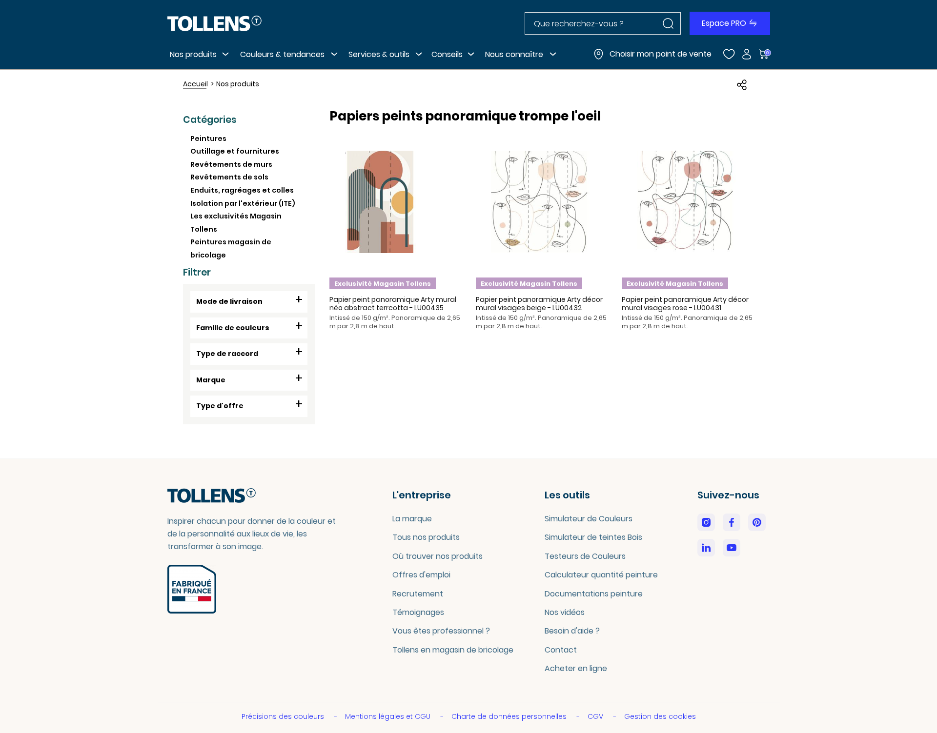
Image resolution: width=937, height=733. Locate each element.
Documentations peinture (594, 593)
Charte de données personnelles (510, 716)
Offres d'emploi (421, 574)
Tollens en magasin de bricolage (452, 649)
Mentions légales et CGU (388, 716)
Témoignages (418, 612)
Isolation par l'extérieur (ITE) (242, 203)
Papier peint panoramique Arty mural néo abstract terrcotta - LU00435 (392, 304)
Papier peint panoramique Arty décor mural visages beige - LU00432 (539, 304)
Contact (561, 649)
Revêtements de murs (231, 164)
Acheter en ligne (576, 668)
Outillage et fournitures (234, 151)
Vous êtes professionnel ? (441, 630)
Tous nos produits (426, 537)
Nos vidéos (565, 612)
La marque (412, 518)
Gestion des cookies (660, 716)
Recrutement (417, 593)
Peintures (208, 138)
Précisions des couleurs (284, 716)
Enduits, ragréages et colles (242, 190)
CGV (596, 716)
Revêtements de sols (229, 177)
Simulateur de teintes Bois (593, 537)
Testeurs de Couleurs (585, 556)
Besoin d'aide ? (572, 630)
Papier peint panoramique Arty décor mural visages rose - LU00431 (685, 304)
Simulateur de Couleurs (588, 518)
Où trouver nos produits (437, 556)
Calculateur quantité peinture (601, 574)
